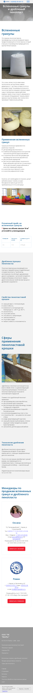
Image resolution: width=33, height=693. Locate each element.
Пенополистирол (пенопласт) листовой (13, 647)
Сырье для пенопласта (8, 665)
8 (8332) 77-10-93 (13, 533)
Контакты (4, 676)
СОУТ (3, 684)
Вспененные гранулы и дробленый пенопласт (15, 660)
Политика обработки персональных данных (14, 681)
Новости (4, 678)
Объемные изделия (7, 649)
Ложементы (5, 655)
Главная (4, 670)
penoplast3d (16, 541)
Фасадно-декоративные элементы (11, 663)
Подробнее (4, 691)
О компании (5, 673)
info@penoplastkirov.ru (19, 591)
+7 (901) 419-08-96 (21, 537)
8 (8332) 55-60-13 (17, 2)
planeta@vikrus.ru (17, 539)
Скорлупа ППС (6, 652)
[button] (16, 551)
